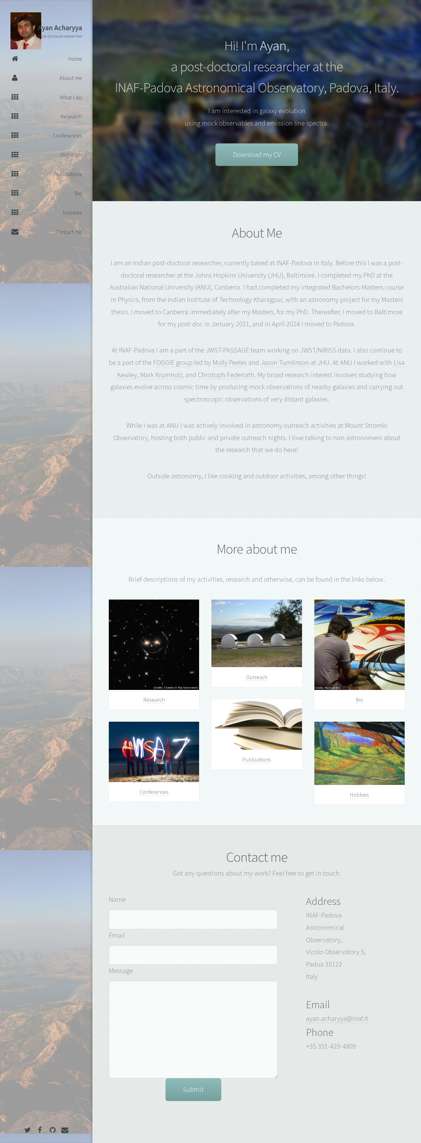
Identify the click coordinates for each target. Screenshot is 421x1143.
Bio (359, 699)
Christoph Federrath (226, 374)
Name (117, 899)
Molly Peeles (230, 362)
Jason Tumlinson (285, 362)
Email (117, 935)
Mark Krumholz (161, 374)
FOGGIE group (173, 362)
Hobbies (359, 794)
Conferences (154, 791)
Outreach (257, 677)
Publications (256, 759)
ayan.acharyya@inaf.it (337, 1018)
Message (121, 970)
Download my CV (257, 154)
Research (154, 699)
